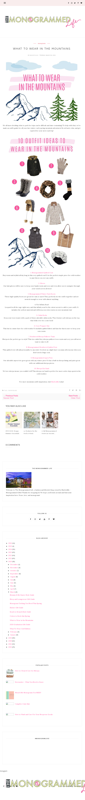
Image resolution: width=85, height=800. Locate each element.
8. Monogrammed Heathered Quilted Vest (41, 347)
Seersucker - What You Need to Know (29, 682)
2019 (10, 638)
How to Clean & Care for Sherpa (27, 671)
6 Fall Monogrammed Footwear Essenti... (49, 432)
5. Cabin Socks (41, 315)
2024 (10, 549)
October (13, 571)
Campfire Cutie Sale (22, 704)
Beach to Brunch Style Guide (20, 612)
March (12, 592)
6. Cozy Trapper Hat (41, 326)
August (12, 577)
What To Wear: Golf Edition (20, 629)
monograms (42, 43)
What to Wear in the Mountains (21, 620)
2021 (10, 558)
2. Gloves (41, 283)
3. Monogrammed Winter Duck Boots (41, 294)
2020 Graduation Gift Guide (20, 625)
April (12, 589)
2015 (10, 647)
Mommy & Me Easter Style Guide (22, 595)
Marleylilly (34, 55)
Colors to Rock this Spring (20, 616)
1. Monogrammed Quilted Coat (41, 273)
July (11, 580)
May (11, 586)
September (14, 574)
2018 (10, 641)
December (14, 565)
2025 (10, 546)
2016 (10, 644)
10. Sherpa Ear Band (41, 368)
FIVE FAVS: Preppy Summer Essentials (12, 432)
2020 (10, 562)
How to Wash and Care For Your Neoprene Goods (34, 714)
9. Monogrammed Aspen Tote (42, 358)
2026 (10, 543)
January (13, 635)
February (13, 632)
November (14, 568)
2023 (10, 552)
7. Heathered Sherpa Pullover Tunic (42, 337)
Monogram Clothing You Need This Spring (26, 603)
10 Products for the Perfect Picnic (30, 432)
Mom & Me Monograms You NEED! (28, 693)
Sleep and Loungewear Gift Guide (22, 599)
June (12, 583)
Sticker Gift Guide (16, 608)
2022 (10, 555)
